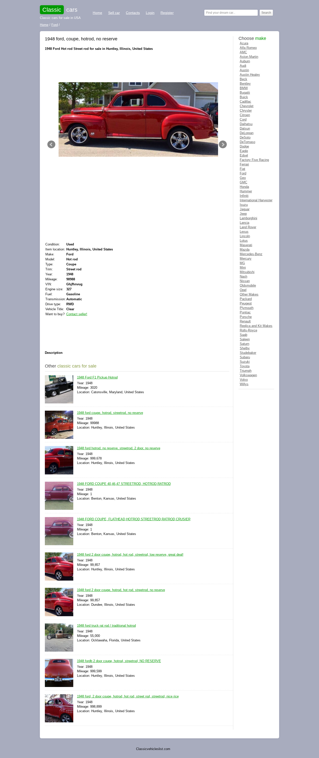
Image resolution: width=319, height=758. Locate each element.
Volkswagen (248, 375)
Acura (244, 43)
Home (97, 13)
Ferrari (244, 164)
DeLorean (246, 133)
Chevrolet (246, 106)
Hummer (246, 191)
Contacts (133, 13)
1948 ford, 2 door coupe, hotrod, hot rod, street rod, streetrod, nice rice (128, 696)
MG (242, 263)
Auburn (245, 61)
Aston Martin (249, 57)
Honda (244, 187)
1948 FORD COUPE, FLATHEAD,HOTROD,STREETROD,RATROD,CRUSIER (133, 519)
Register (167, 13)
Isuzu (244, 205)
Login (150, 13)
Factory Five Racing (254, 160)
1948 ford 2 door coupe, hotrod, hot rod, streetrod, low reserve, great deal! (130, 554)
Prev (51, 145)
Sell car (114, 13)
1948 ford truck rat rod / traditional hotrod (106, 625)
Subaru (245, 357)
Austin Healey (250, 74)
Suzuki (245, 362)
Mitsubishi (247, 272)
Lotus (244, 240)
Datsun (245, 128)
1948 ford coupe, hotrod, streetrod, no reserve (110, 413)
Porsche (246, 317)
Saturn (244, 344)
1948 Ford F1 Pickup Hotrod (97, 377)
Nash (243, 276)
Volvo (244, 379)
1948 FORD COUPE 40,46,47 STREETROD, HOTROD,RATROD (124, 484)
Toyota (244, 366)
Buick (244, 97)
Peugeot (246, 303)
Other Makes (249, 294)
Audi (243, 66)
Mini (243, 267)
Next (223, 145)
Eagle (244, 151)
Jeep (243, 214)
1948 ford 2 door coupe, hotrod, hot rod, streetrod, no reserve (121, 590)
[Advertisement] (135, 66)
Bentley (245, 83)
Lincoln (245, 236)
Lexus (244, 231)
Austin (244, 70)
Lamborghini (248, 218)
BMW (244, 88)
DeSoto (245, 137)
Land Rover (248, 227)
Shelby (245, 348)
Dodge (244, 146)
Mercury (245, 258)
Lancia (244, 223)
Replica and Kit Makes (256, 326)
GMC (243, 182)
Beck (243, 79)
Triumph (245, 371)
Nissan (245, 281)
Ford (243, 173)
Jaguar (244, 209)
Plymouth (246, 308)
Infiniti (244, 196)
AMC (243, 52)
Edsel (244, 155)
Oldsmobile (248, 285)
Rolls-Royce (248, 330)
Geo (243, 178)
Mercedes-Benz (251, 254)
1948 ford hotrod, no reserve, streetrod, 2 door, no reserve (118, 448)
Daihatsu (246, 124)
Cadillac (245, 101)
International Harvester (256, 200)
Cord (243, 119)
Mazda (244, 249)
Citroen (245, 115)
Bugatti (245, 92)
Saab (243, 335)
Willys (244, 384)
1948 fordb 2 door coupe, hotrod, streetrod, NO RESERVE (119, 661)
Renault (245, 321)
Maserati (246, 245)
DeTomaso (247, 142)
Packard (246, 299)
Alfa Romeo (248, 48)
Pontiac (245, 312)
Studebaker (248, 353)
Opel (243, 290)
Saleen (245, 339)
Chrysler (246, 110)
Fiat (242, 169)
